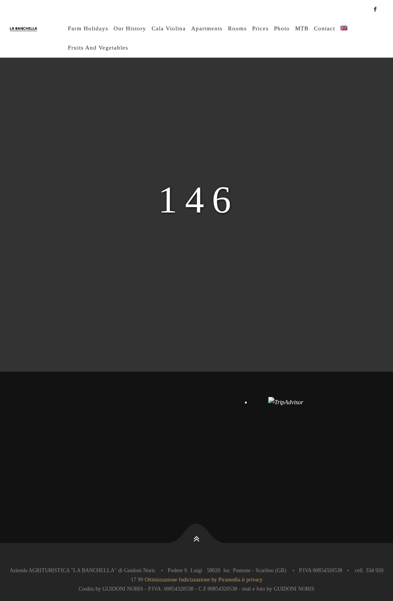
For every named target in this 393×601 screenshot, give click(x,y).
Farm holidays (88, 28)
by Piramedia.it (228, 580)
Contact (324, 28)
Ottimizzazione (161, 580)
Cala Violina (169, 28)
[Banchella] (37, 29)
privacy (254, 580)
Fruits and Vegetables (98, 48)
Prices (260, 28)
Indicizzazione (194, 580)
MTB (302, 28)
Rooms (237, 28)
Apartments (207, 28)
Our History (130, 28)
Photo (282, 28)
